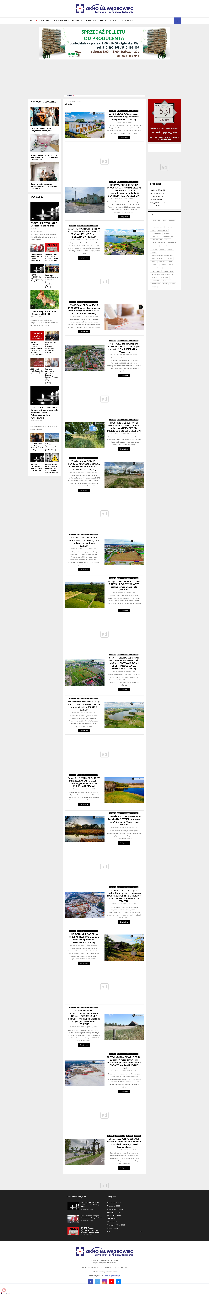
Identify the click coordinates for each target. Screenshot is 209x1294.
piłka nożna (165, 246)
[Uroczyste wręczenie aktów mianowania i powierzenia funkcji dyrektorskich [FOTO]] (52, 268)
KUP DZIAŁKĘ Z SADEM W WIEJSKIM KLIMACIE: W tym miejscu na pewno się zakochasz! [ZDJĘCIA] (84, 938)
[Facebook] (90, 1281)
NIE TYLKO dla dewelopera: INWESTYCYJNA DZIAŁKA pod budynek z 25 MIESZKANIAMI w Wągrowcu (124, 347)
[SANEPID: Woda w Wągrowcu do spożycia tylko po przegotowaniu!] (52, 247)
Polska (170, 249)
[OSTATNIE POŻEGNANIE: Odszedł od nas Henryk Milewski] (37, 268)
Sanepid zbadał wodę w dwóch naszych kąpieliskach (36, 257)
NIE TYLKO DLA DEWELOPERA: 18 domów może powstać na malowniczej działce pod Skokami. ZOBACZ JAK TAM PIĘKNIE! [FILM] (124, 1062)
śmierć (172, 284)
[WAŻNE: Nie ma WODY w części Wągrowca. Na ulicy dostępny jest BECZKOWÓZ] (52, 457)
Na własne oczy (109, 21)
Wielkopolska (168, 271)
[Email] (118, 1281)
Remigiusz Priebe (117, 592)
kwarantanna (156, 233)
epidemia (172, 221)
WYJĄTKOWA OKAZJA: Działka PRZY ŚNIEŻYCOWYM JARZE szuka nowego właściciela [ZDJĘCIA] (124, 585)
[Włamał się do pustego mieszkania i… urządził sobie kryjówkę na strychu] (52, 335)
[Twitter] (97, 1281)
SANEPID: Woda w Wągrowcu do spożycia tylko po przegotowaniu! (51, 257)
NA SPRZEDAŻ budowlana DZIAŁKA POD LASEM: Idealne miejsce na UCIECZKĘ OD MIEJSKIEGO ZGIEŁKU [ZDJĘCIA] (124, 426)
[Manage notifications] (4, 1290)
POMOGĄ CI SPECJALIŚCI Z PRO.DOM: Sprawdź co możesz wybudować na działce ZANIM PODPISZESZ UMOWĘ (84, 309)
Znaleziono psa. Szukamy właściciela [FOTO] (43, 313)
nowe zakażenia (157, 239)
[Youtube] (111, 1281)
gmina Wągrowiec (157, 227)
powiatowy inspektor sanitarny (162, 255)
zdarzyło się (156, 284)
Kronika (127, 21)
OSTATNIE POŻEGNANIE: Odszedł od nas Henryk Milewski (36, 278)
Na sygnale (154, 200)
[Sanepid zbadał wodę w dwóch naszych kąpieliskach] (37, 247)
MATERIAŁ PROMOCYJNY (119, 199)
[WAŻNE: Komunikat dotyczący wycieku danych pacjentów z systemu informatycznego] (37, 335)
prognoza (162, 262)
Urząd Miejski (156, 271)
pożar (170, 258)
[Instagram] (104, 1281)
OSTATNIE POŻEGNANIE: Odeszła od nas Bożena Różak (36, 467)
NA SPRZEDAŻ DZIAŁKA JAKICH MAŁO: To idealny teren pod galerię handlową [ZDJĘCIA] (84, 541)
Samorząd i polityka (120, 1135)
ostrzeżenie (172, 243)
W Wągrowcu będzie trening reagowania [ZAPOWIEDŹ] (50, 447)
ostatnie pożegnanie (158, 243)
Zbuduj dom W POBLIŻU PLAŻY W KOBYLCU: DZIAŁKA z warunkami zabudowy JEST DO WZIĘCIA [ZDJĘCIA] (84, 465)
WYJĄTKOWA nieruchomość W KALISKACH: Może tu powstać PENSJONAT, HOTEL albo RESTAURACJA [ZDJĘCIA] (84, 232)
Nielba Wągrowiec (167, 236)
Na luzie (91, 21)
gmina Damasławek (158, 224)
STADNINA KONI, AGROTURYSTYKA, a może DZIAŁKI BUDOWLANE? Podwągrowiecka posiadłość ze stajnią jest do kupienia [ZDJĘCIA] (84, 1017)
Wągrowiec (155, 280)
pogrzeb (154, 249)
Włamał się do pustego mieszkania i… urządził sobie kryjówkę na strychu (50, 348)
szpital (166, 268)
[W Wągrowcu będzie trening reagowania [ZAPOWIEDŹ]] (52, 437)
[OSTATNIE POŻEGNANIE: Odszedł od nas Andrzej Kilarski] (44, 211)
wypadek (154, 277)
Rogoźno (154, 265)
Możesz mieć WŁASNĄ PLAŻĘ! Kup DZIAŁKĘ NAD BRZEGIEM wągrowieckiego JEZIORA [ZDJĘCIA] (84, 705)
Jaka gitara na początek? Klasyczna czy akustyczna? (41, 129)
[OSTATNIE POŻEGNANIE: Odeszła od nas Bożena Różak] (37, 457)
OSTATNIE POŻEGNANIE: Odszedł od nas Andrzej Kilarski (43, 226)
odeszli (167, 239)
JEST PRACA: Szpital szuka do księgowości (36, 371)
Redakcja (118, 122)
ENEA (164, 221)
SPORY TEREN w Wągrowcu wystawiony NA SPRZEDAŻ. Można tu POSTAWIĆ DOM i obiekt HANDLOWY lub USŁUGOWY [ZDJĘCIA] (124, 663)
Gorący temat (43, 21)
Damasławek (156, 221)
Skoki (171, 265)
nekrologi (155, 236)
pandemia (155, 246)
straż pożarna (156, 268)
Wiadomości (61, 21)
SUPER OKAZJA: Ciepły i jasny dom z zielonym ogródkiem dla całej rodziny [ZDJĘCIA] (124, 116)
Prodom (119, 111)
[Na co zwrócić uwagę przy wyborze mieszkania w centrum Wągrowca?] (44, 171)
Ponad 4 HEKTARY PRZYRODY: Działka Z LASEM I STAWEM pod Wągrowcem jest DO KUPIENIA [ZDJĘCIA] (84, 782)
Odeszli (109, 1222)
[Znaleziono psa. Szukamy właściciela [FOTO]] (44, 299)
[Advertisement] (104, 78)
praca (153, 262)
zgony (165, 284)
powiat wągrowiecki (158, 258)
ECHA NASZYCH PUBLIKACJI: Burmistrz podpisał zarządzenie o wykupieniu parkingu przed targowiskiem (124, 1143)
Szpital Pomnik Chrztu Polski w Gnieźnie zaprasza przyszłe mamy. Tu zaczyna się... (44, 157)
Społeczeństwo (126, 111)
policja (162, 249)
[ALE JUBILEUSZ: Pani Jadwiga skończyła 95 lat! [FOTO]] (37, 437)
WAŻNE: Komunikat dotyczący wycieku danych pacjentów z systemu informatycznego (36, 348)
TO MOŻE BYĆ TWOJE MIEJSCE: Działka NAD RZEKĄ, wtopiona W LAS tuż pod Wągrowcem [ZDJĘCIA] (124, 820)
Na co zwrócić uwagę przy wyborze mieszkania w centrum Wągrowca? (43, 186)
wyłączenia (164, 277)
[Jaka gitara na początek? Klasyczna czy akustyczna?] (44, 116)
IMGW (153, 230)
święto (154, 287)
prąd (170, 262)
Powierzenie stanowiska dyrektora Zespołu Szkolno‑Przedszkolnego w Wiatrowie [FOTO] (51, 376)
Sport (77, 21)
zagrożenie (165, 280)
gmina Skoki (171, 224)
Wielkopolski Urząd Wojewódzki (162, 274)
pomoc (154, 252)
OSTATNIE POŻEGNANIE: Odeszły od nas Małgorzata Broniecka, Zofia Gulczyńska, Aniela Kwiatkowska (44, 412)
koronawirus (162, 230)
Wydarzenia (137, 1135)
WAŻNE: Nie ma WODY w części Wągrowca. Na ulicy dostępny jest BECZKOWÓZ (52, 468)
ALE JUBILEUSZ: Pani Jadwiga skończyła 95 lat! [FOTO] (36, 447)
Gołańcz (169, 227)
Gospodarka (113, 111)
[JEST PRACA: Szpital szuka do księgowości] (37, 362)
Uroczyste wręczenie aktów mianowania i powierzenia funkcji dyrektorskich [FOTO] (51, 281)
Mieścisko (167, 233)
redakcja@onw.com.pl (112, 1276)
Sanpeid (163, 265)
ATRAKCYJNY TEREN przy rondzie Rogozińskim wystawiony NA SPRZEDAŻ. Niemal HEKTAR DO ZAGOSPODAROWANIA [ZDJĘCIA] (124, 896)
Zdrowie (109, 1228)
